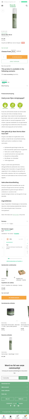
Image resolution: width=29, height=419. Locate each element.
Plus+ (21, 411)
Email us (21, 399)
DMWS (17, 411)
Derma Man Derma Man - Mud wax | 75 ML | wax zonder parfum (10, 325)
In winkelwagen (17, 57)
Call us (7, 399)
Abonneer (23, 378)
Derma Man (4, 33)
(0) (8, 36)
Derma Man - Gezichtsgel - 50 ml (9, 354)
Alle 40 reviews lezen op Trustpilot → (14, 261)
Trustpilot (16, 233)
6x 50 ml (19, 51)
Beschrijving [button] (5, 86)
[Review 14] (21, 258)
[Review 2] (8, 258)
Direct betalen (14, 61)
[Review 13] (20, 258)
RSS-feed (25, 411)
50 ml (13, 51)
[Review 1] (7, 258)
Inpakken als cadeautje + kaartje (21, 279)
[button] (2, 6)
